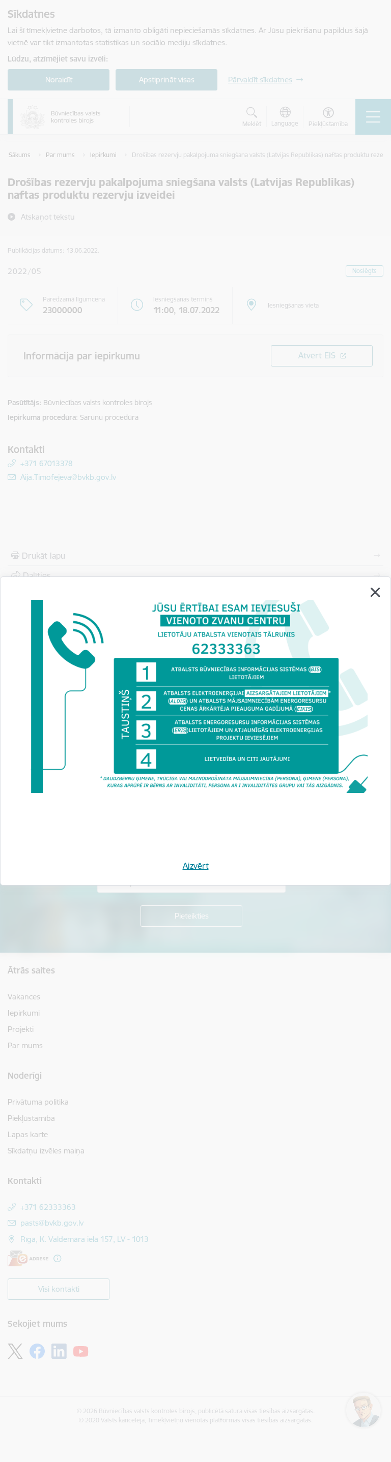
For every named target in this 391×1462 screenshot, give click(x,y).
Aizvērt (196, 866)
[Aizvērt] (375, 592)
